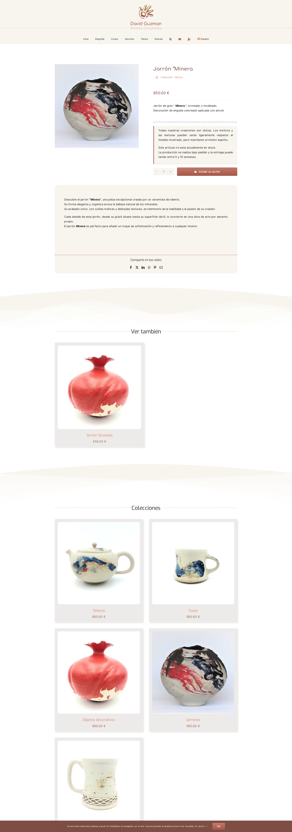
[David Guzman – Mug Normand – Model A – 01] (99, 742)
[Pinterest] (155, 267)
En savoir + (201, 826)
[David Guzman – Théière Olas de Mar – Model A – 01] (99, 523)
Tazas (193, 610)
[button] (171, 39)
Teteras (99, 610)
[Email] (161, 267)
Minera (179, 77)
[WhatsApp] (149, 267)
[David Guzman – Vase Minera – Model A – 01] (193, 632)
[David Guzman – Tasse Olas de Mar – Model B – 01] (193, 523)
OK (218, 826)
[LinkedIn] (143, 267)
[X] (137, 267)
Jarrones (193, 719)
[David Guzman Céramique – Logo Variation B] (146, 4)
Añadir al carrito (209, 171)
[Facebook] (131, 267)
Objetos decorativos (99, 719)
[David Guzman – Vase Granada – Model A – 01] (99, 346)
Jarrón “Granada (100, 435)
